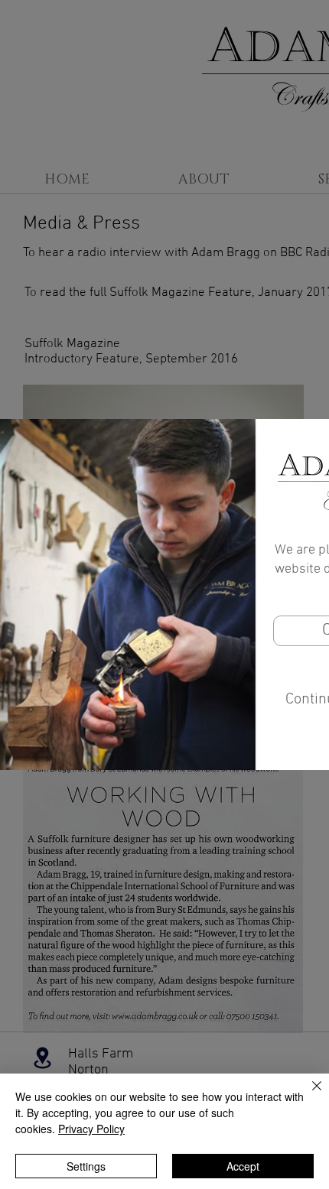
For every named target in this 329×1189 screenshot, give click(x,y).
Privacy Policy (91, 1128)
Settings (86, 1166)
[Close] (307, 1095)
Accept (242, 1166)
